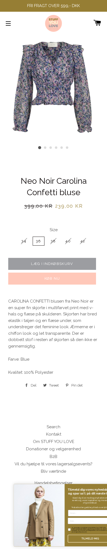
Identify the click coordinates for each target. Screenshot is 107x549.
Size (54, 229)
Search (53, 426)
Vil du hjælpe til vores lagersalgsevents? (53, 463)
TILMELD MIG (81, 538)
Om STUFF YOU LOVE (53, 441)
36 (38, 241)
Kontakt (53, 434)
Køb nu (52, 278)
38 (53, 241)
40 (68, 241)
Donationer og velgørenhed (53, 449)
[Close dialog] (104, 486)
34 (23, 241)
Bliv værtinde (53, 471)
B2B (53, 456)
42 (82, 241)
